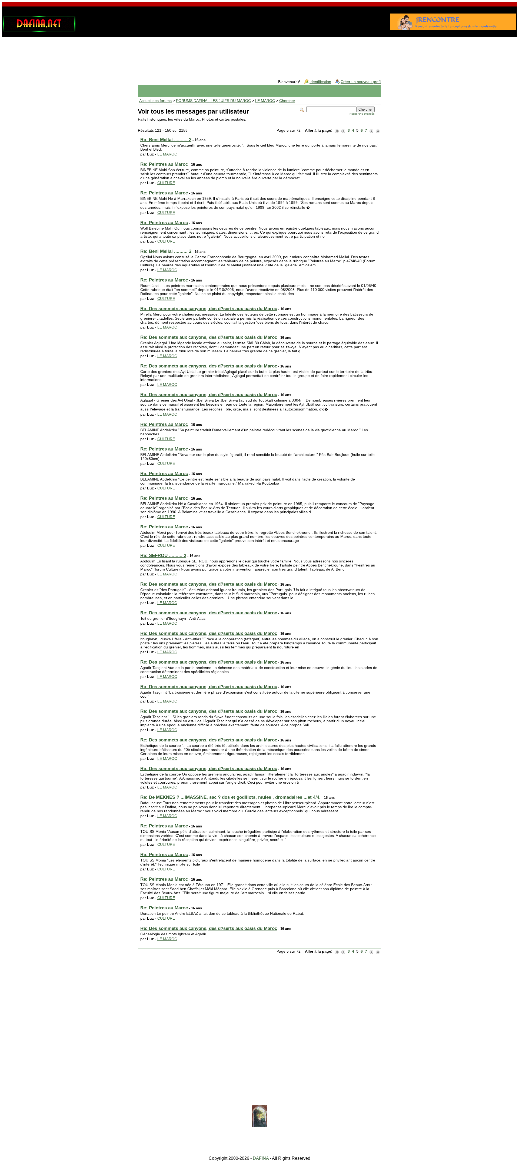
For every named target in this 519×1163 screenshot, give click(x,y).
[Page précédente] (343, 130)
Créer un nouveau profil (361, 82)
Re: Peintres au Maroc (164, 164)
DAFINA (261, 1158)
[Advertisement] (259, 54)
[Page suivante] (371, 130)
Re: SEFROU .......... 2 (163, 555)
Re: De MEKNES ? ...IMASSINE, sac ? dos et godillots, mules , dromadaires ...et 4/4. (230, 797)
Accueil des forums (155, 101)
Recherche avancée (362, 113)
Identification (320, 82)
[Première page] (337, 130)
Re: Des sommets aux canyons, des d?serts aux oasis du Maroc (208, 308)
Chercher (287, 101)
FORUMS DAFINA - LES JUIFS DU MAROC (213, 101)
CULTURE (166, 183)
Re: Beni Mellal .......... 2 (165, 139)
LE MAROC (265, 101)
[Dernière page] (378, 130)
